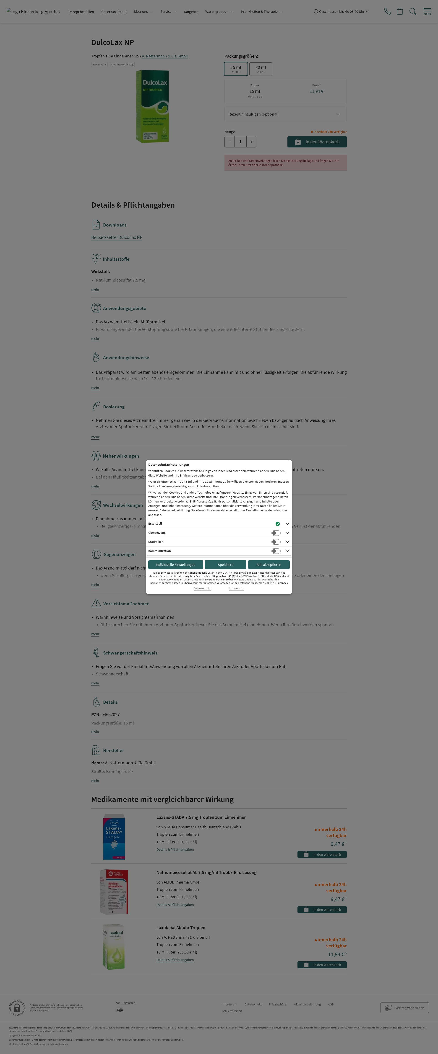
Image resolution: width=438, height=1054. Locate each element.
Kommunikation (159, 551)
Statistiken (155, 542)
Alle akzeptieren (269, 564)
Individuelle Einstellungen (176, 564)
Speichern (226, 564)
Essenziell (155, 523)
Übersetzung (157, 533)
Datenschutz (202, 588)
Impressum (236, 588)
